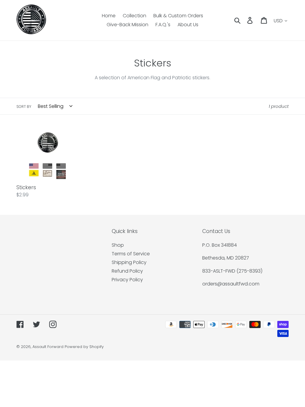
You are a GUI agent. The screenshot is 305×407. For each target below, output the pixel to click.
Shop (118, 245)
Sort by (23, 106)
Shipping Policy (129, 262)
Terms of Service (131, 253)
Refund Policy (127, 271)
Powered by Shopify (84, 346)
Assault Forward (47, 346)
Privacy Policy (127, 279)
